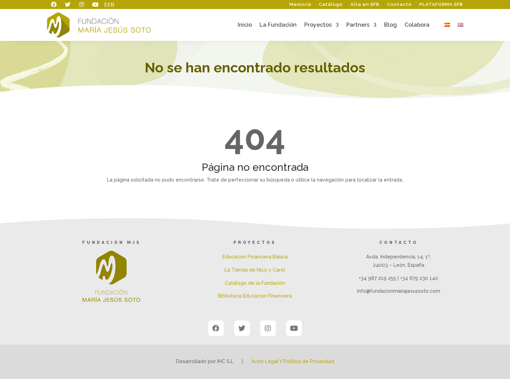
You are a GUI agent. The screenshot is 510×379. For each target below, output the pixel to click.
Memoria (300, 4)
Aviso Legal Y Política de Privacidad (292, 361)
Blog (390, 25)
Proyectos (318, 25)
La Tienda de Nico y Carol (254, 270)
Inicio (245, 25)
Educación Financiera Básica (255, 256)
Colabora (417, 25)
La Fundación (278, 25)
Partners (357, 25)
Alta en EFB (365, 4)
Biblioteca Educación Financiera (255, 296)
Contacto (399, 4)
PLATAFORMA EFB (441, 4)
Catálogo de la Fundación (255, 283)
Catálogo (331, 4)
